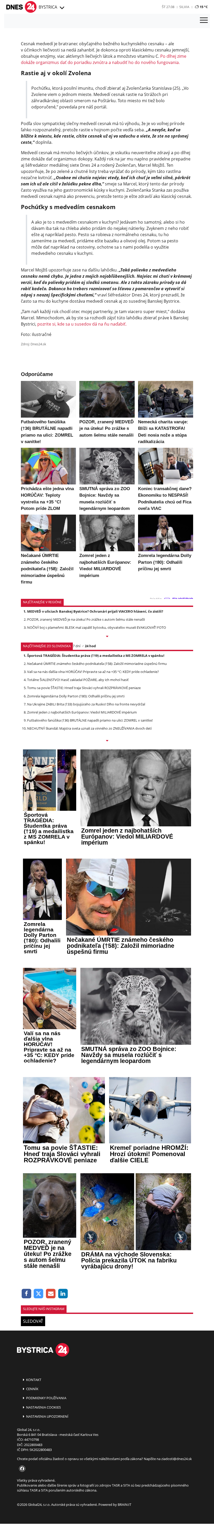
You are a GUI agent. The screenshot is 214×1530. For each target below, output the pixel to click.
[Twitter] (38, 1293)
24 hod (90, 646)
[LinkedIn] (63, 1293)
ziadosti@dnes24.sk (176, 1458)
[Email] (50, 1293)
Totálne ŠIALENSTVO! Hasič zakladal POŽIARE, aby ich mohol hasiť (78, 679)
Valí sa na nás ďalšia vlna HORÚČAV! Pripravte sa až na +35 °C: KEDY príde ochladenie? (93, 671)
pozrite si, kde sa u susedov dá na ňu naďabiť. (82, 324)
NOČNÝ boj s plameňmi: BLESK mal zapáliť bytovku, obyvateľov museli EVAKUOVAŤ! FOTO (96, 627)
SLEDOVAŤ (33, 1321)
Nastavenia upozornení (46, 1416)
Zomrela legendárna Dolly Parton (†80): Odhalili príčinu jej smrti (75, 696)
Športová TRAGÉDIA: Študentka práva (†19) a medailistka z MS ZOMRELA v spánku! (95, 655)
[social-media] (21, 1469)
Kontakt (33, 1379)
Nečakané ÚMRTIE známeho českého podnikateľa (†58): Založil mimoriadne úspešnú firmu (97, 663)
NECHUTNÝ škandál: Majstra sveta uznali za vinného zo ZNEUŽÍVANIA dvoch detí (89, 728)
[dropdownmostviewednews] (107, 636)
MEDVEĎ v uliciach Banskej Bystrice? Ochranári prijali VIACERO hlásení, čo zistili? (95, 611)
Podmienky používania (45, 1398)
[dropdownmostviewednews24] (107, 741)
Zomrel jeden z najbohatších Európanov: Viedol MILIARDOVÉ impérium (82, 712)
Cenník (31, 1388)
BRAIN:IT (124, 1504)
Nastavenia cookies (43, 1407)
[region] (61, 8)
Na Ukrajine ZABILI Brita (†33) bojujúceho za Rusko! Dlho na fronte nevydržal (86, 704)
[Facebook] (26, 1293)
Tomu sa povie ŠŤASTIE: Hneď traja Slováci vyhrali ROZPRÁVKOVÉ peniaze (84, 687)
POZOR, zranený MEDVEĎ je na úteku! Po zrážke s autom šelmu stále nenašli (86, 619)
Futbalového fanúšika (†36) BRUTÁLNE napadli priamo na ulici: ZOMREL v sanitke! (90, 720)
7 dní (76, 646)
